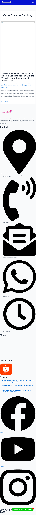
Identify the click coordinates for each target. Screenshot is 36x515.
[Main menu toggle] (32, 2)
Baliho (20, 84)
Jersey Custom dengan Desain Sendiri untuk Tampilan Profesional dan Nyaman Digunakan (18, 381)
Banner (25, 84)
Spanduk (24, 86)
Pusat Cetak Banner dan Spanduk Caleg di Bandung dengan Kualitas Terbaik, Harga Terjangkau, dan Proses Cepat (17, 77)
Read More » (5, 101)
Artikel (16, 84)
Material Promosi (11, 86)
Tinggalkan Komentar (7, 84)
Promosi (19, 86)
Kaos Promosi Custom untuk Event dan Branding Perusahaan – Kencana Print (16, 390)
